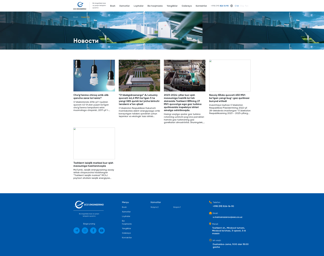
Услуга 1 (177, 207)
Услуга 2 (154, 207)
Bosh (75, 17)
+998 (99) (220, 6)
